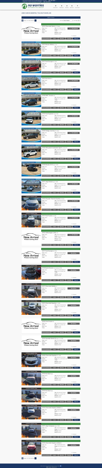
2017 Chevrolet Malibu (49, 286)
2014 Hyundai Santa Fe (52, 338)
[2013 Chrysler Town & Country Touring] (31, 202)
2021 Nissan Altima (49, 44)
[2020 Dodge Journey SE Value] (31, 135)
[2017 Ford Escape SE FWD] (31, 65)
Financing (69, 38)
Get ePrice (73, 253)
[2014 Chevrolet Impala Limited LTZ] (31, 411)
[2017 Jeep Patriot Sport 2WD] (31, 185)
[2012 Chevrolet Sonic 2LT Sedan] (31, 30)
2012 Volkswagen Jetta (50, 232)
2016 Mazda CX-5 (50, 164)
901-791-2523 (52, 0)
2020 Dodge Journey (50, 131)
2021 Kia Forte (47, 78)
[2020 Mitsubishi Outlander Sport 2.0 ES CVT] (31, 151)
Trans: (43, 32)
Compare (74, 35)
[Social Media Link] (51, 1)
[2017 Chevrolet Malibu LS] (31, 290)
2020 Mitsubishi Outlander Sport (54, 147)
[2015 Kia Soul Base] (31, 377)
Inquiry (54, 38)
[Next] (35, 20)
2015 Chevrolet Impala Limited (52, 443)
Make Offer (62, 38)
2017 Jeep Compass (51, 426)
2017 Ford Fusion (49, 215)
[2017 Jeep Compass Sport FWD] (31, 430)
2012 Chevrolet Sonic (51, 26)
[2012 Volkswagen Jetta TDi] (31, 236)
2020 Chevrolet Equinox (51, 355)
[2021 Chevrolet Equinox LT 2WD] (31, 307)
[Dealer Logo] (33, 6)
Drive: (43, 31)
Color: (43, 28)
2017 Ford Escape (49, 61)
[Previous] (22, 20)
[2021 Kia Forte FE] (31, 82)
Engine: (56, 29)
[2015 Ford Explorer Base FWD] (31, 118)
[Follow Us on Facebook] (55, 0)
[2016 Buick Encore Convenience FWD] (31, 272)
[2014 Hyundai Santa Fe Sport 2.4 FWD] (31, 342)
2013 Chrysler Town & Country (53, 198)
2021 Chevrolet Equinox (51, 303)
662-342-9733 (47, 1)
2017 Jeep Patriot (50, 181)
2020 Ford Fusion (48, 321)
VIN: (55, 28)
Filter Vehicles (51, 17)
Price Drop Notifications (46, 38)
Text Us (76, 38)
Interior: (43, 29)
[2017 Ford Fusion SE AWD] (31, 219)
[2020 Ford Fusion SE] (31, 325)
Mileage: (56, 32)
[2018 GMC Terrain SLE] (31, 99)
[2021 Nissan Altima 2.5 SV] (31, 48)
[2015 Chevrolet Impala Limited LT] (31, 447)
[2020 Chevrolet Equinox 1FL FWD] (31, 359)
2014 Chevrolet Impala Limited (52, 407)
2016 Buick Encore (52, 268)
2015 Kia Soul (47, 373)
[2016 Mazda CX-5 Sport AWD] (31, 168)
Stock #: (56, 33)
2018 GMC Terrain (48, 95)
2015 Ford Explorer (50, 114)
